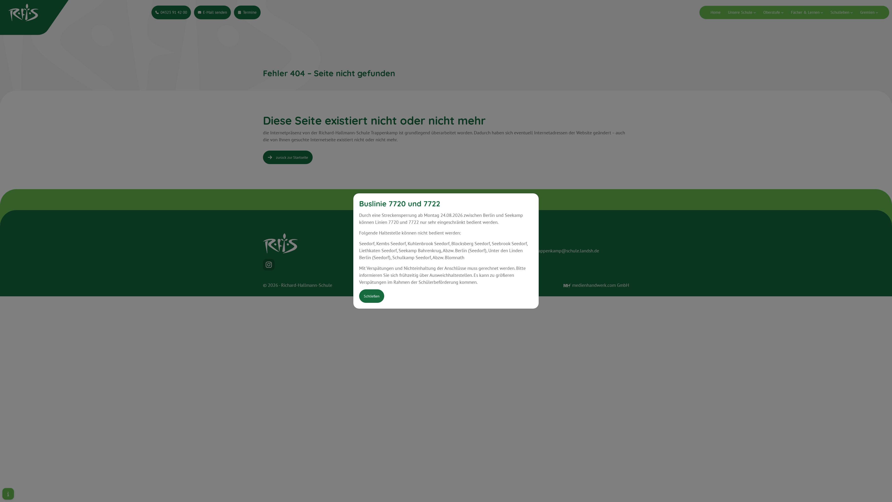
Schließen (372, 296)
